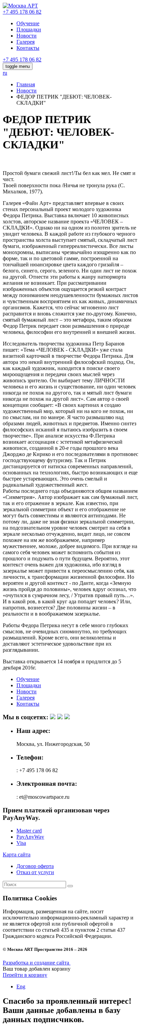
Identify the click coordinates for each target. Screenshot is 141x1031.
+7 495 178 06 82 (22, 12)
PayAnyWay (30, 837)
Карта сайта (16, 854)
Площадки (28, 29)
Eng (20, 986)
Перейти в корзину (25, 975)
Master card (29, 831)
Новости (26, 36)
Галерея (25, 42)
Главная (25, 84)
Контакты (27, 48)
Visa (21, 843)
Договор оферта (35, 866)
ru (5, 73)
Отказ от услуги (35, 872)
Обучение (27, 23)
